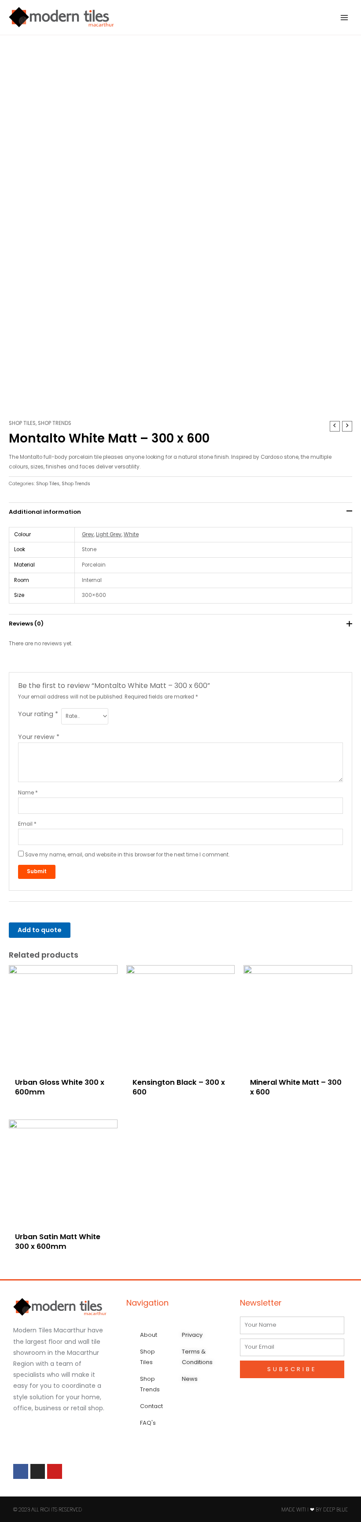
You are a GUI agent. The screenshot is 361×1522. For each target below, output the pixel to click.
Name (28, 792)
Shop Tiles (22, 423)
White (131, 534)
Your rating (38, 714)
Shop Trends (54, 423)
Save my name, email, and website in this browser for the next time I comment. (127, 854)
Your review (38, 736)
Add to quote (40, 930)
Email (27, 823)
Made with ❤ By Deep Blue (314, 1509)
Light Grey (109, 534)
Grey (88, 534)
